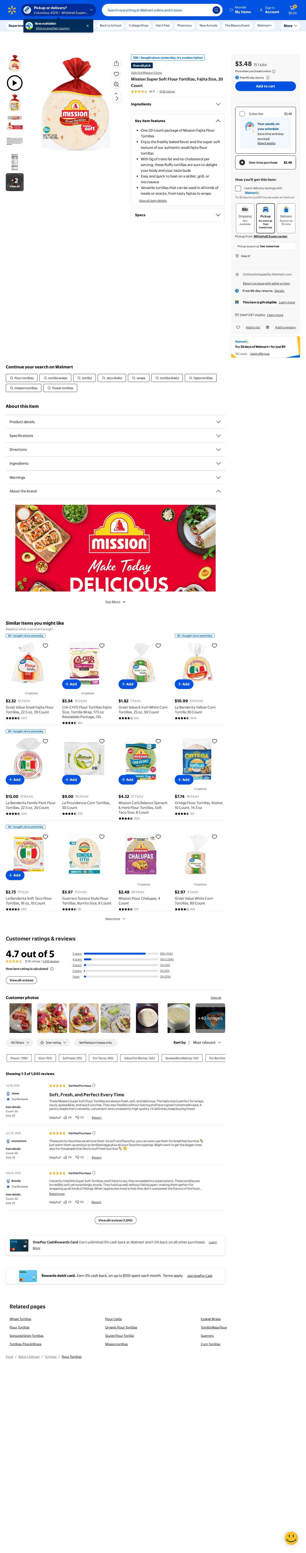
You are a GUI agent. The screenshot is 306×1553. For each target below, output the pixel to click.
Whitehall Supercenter (271, 236)
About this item (22, 406)
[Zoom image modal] (116, 84)
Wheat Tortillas (20, 1319)
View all (216, 998)
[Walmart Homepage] (12, 10)
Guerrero (207, 1336)
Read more (57, 1194)
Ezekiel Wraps (211, 1319)
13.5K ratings (167, 91)
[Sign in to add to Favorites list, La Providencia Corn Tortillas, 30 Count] (102, 741)
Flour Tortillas (19, 1327)
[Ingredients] (218, 104)
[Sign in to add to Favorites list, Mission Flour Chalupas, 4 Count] (158, 836)
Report (97, 1117)
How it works (266, 143)
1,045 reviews (51, 961)
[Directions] (218, 449)
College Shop (138, 25)
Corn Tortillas (210, 1344)
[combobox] (162, 10)
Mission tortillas (116, 1344)
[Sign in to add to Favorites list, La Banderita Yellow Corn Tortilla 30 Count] (214, 645)
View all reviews (21, 980)
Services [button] (48, 25)
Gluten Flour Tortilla (119, 1336)
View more (112, 919)
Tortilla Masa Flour (214, 1327)
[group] (153, 91)
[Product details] (218, 422)
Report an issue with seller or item (266, 283)
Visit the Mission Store (146, 73)
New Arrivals (208, 25)
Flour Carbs (113, 1319)
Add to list (253, 327)
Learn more (287, 302)
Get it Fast (163, 25)
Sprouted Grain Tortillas (27, 1336)
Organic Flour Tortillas (121, 1327)
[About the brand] (218, 491)
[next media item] (117, 98)
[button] (240, 10)
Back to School (110, 25)
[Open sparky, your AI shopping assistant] (291, 1538)
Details (279, 291)
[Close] (88, 26)
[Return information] (267, 78)
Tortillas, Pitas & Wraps (25, 1344)
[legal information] (274, 71)
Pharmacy (184, 25)
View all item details (153, 201)
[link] (210, 1018)
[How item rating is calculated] (52, 969)
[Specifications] (218, 436)
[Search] (216, 10)
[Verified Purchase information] (94, 1085)
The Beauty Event (237, 25)
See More (112, 602)
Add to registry (285, 327)
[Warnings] (218, 477)
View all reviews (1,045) (115, 1220)
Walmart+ (264, 25)
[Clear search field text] (205, 10)
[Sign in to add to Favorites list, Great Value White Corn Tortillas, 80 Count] (214, 836)
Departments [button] (18, 25)
